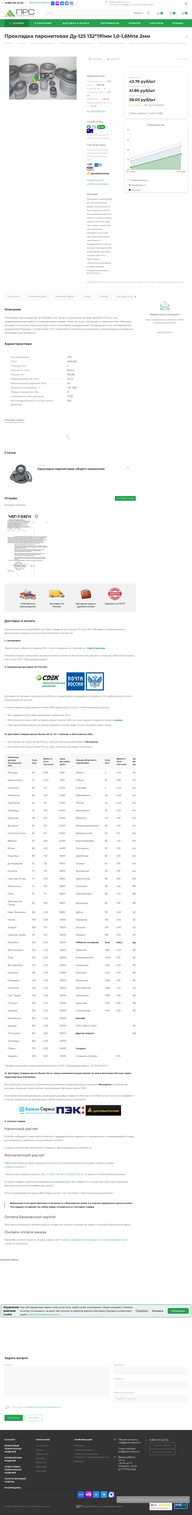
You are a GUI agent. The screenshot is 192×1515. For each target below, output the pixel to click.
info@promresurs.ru (129, 1442)
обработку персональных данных (44, 1407)
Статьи (87, 297)
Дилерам (79, 1461)
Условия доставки (84, 1450)
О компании (42, 1445)
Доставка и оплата (127, 297)
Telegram (67, 3)
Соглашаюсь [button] (178, 1311)
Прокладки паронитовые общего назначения (71, 469)
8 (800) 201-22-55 (77, 1174)
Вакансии (41, 1462)
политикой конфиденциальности (43, 1314)
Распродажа (12, 1487)
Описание (13, 297)
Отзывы (104, 297)
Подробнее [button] (142, 1311)
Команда (40, 1458)
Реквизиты (41, 1466)
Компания (43, 1439)
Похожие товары (64, 297)
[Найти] (148, 13)
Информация (83, 1439)
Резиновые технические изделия (13, 1448)
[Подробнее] (127, 467)
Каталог (9, 1439)
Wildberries (57, 3)
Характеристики (37, 297)
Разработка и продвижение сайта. (103, 1506)
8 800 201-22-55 (14, 2)
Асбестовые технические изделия (13, 1469)
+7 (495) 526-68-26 (56, 1174)
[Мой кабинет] (186, 4)
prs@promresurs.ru (15, 1166)
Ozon (53, 3)
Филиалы (79, 1445)
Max (71, 3)
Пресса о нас (42, 1454)
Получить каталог (162, 1452)
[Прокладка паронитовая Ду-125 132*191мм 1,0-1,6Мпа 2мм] (43, 78)
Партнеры (41, 1471)
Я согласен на (36, 1407)
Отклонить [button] (157, 1311)
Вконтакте (62, 3)
